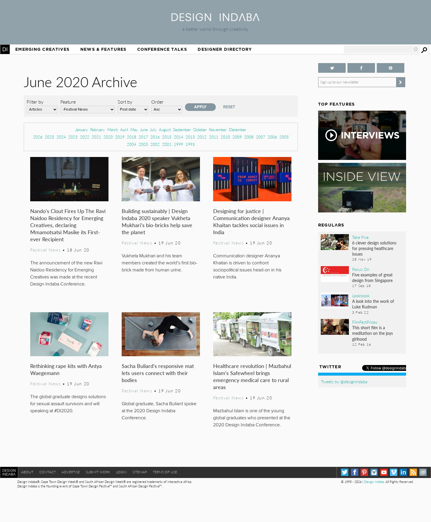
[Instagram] (374, 472)
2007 (260, 137)
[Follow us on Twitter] (332, 68)
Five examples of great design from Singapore (372, 277)
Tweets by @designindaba (344, 381)
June (144, 129)
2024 (61, 137)
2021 (96, 137)
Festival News (45, 250)
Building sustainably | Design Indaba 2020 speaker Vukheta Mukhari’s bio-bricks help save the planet (157, 221)
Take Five (360, 237)
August (165, 129)
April (124, 129)
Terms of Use (165, 471)
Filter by (35, 101)
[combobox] (381, 49)
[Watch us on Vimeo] (393, 472)
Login (121, 471)
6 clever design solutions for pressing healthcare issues (374, 248)
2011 (213, 137)
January (81, 129)
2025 (49, 137)
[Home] (215, 19)
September (182, 129)
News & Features (103, 49)
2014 (178, 137)
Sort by (125, 101)
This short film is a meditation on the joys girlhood (372, 333)
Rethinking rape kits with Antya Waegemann (66, 369)
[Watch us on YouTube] (384, 472)
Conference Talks (162, 49)
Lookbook (361, 295)
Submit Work (98, 471)
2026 (38, 137)
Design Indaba (374, 481)
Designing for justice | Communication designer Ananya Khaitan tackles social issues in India (251, 221)
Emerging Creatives (42, 49)
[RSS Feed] (413, 472)
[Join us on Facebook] (361, 68)
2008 (249, 137)
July (153, 129)
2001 (167, 144)
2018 (131, 137)
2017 (143, 137)
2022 (84, 137)
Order (157, 101)
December (237, 129)
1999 (178, 144)
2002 (155, 144)
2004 (131, 144)
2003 (143, 144)
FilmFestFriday (365, 322)
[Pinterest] (364, 472)
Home (5, 49)
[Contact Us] (423, 472)
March (112, 129)
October (200, 129)
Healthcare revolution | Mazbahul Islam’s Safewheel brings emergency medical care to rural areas (252, 376)
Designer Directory (225, 49)
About (27, 471)
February (97, 129)
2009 (237, 137)
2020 (108, 137)
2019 (120, 137)
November (218, 129)
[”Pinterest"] (390, 68)
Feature (68, 101)
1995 (190, 144)
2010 (225, 137)
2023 (73, 137)
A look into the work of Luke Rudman (373, 304)
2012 (202, 137)
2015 (167, 137)
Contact (47, 471)
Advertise (71, 471)
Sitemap (140, 471)
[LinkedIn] (403, 472)
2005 (284, 137)
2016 (155, 137)
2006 (272, 137)
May (134, 129)
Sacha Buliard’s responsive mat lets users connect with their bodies (158, 373)
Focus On (360, 269)
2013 (190, 137)
